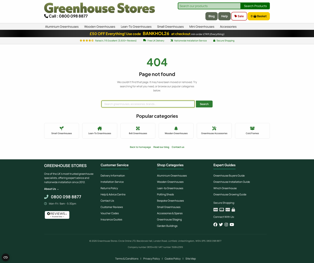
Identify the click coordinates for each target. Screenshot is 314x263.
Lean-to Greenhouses (170, 188)
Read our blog (161, 147)
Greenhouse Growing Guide (229, 194)
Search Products (255, 6)
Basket (259, 16)
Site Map (190, 258)
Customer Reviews (112, 207)
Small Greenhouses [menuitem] (170, 26)
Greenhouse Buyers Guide (229, 175)
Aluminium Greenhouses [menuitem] (61, 26)
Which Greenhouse (225, 188)
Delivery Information (113, 175)
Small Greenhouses (168, 207)
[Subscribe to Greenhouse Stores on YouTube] (232, 224)
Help (224, 16)
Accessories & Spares (170, 213)
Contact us (178, 147)
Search (204, 104)
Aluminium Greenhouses (172, 175)
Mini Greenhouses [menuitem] (201, 26)
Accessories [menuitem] (228, 26)
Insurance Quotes (111, 219)
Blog (212, 16)
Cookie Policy (173, 258)
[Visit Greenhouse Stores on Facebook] (215, 224)
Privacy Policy (151, 258)
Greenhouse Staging (169, 219)
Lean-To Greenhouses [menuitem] (136, 26)
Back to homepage (140, 147)
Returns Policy (109, 188)
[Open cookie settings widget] (5, 257)
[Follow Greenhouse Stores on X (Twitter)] (221, 224)
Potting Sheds (165, 194)
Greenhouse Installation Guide (231, 182)
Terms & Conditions (126, 258)
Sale (240, 16)
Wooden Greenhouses (170, 182)
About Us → (51, 189)
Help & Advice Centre (113, 194)
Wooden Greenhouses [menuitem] (99, 26)
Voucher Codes (110, 213)
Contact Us (107, 200)
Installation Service (112, 182)
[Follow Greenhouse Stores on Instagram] (226, 224)
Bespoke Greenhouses (170, 200)
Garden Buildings (167, 226)
